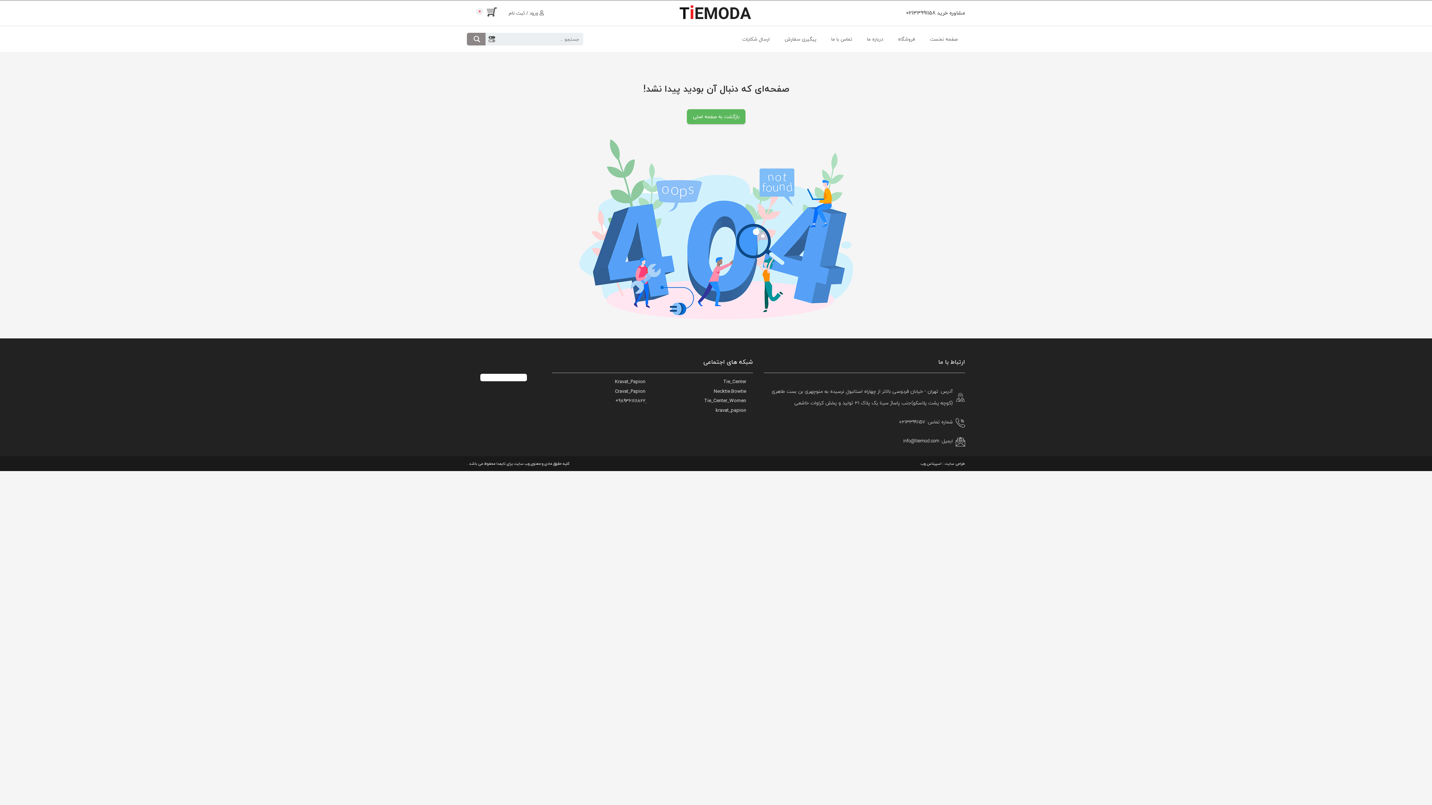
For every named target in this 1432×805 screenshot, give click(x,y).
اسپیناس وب (931, 463)
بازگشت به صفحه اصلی (716, 117)
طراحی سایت (955, 463)
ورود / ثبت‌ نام (524, 13)
